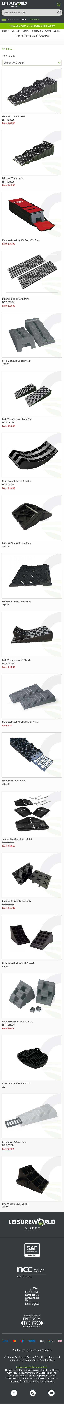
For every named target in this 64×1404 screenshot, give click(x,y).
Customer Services (13, 1357)
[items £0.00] (58, 5)
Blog (51, 1360)
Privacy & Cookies (36, 1357)
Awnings (34, 19)
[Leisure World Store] (18, 5)
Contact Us (30, 1360)
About (43, 1360)
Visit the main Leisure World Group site (32, 1350)
